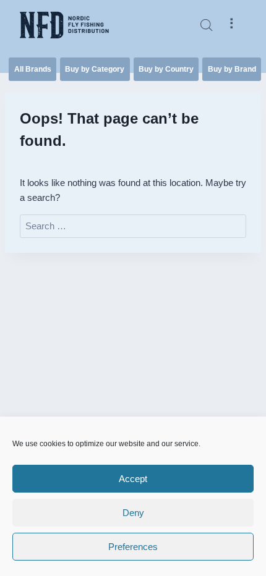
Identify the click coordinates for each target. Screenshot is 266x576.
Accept (133, 478)
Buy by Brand (232, 69)
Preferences (133, 546)
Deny (133, 512)
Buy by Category (94, 69)
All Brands (32, 69)
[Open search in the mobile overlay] (206, 25)
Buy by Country (166, 69)
